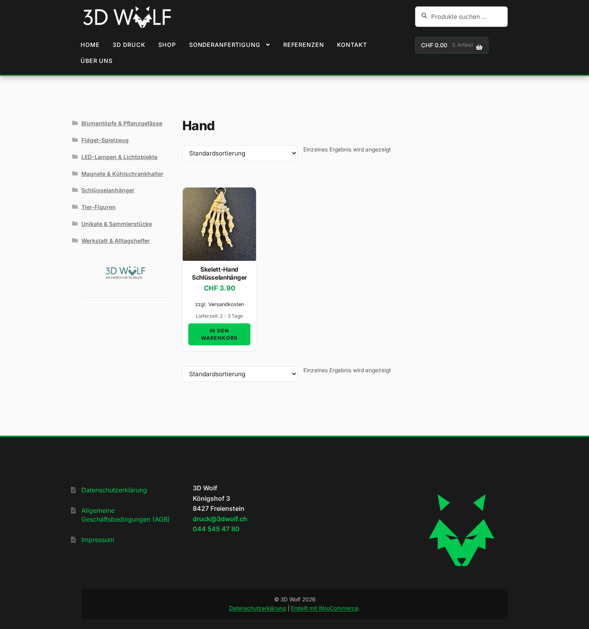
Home (90, 44)
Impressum (97, 540)
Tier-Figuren (98, 207)
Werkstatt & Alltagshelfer (115, 240)
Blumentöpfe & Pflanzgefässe (121, 123)
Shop (166, 44)
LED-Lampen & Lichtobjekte (119, 156)
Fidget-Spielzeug (105, 140)
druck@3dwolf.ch (220, 519)
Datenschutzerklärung (114, 490)
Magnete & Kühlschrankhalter (122, 173)
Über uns (97, 60)
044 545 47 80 (216, 529)
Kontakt (352, 44)
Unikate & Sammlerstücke (116, 223)
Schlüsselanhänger (108, 190)
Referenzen (303, 44)
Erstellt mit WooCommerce (324, 608)
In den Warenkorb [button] (219, 334)
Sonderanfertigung (224, 44)
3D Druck (129, 44)
